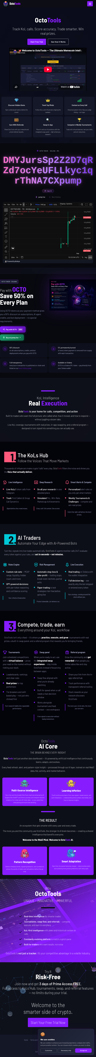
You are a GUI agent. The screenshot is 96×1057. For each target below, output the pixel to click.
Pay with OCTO (14, 329)
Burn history (56, 197)
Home (26, 1040)
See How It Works (58, 41)
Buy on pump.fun (12, 337)
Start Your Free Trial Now (48, 1022)
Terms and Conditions (37, 1040)
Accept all (83, 1050)
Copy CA (49, 191)
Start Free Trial (36, 41)
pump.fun (41, 197)
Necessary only (66, 1050)
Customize (48, 1050)
